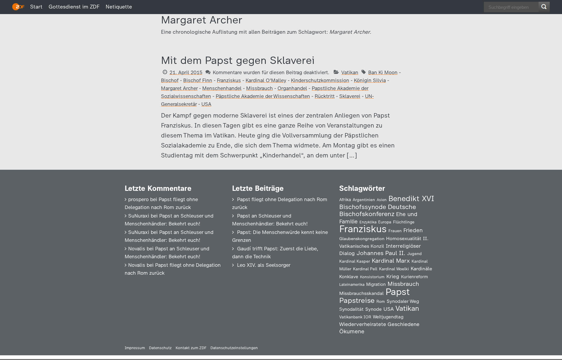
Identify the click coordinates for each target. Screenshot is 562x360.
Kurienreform (414, 276)
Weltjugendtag (388, 317)
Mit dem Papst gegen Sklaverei (238, 60)
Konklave (348, 276)
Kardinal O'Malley (266, 80)
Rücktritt (325, 96)
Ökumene (351, 331)
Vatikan (349, 72)
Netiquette (119, 7)
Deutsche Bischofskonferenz (377, 210)
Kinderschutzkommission (320, 80)
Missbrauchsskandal (361, 293)
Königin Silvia (370, 80)
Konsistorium (372, 276)
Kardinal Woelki (394, 268)
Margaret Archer (179, 88)
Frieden (413, 230)
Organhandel (292, 88)
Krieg (392, 276)
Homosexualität (403, 238)
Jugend (414, 253)
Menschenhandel (221, 88)
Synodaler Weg (403, 301)
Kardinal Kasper (354, 261)
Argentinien (364, 199)
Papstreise (357, 300)
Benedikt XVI (411, 198)
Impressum (135, 348)
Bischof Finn (197, 80)
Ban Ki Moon (382, 72)
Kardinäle (421, 268)
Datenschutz (160, 348)
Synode (373, 309)
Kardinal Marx (391, 260)
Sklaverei (349, 96)
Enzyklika (367, 222)
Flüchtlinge (403, 222)
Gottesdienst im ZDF (74, 7)
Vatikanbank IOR (355, 317)
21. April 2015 (185, 72)
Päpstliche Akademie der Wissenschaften (263, 96)
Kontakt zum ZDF (191, 348)
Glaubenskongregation (361, 238)
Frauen (395, 230)
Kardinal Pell (365, 268)
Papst (397, 291)
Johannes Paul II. (381, 253)
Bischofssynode (362, 206)
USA (206, 104)
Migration (376, 284)
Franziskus (229, 80)
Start (36, 7)
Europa (384, 222)
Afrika (345, 199)
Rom (380, 301)
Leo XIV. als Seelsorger (263, 265)
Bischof (170, 80)
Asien (382, 200)
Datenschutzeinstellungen (234, 348)
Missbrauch (259, 88)
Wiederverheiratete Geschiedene (379, 324)
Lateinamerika (351, 284)
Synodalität (351, 309)
